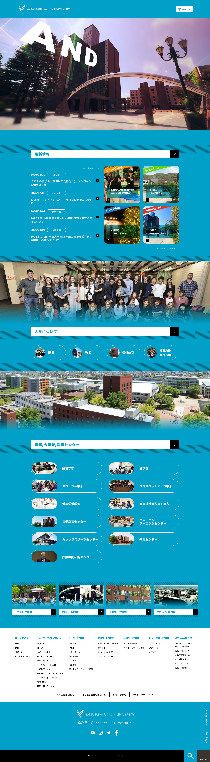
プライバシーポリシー (143, 694)
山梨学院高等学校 (182, 655)
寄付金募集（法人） (65, 694)
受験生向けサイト (206, 718)
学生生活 (72, 647)
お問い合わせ (154, 652)
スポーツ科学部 (43, 652)
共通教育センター (44, 669)
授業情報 (72, 643)
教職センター (42, 681)
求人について (154, 643)
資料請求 (101, 647)
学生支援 (72, 660)
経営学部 (41, 643)
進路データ (154, 647)
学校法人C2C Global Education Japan (183, 645)
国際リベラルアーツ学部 (47, 656)
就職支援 (72, 664)
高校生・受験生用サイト (108, 643)
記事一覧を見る (88, 168)
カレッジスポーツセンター (48, 677)
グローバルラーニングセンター (50, 673)
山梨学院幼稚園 (181, 667)
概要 (17, 643)
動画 (17, 647)
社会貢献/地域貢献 (23, 656)
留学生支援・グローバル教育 (81, 669)
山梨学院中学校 (181, 659)
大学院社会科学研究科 (46, 664)
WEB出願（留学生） (106, 656)
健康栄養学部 (42, 660)
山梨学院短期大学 (182, 650)
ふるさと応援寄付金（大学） (93, 694)
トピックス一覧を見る (165, 248)
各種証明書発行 (75, 656)
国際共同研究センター (46, 686)
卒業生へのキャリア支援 (134, 647)
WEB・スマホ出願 (105, 652)
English (186, 9)
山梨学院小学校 (181, 663)
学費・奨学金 (74, 652)
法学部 (40, 647)
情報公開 (18, 652)
